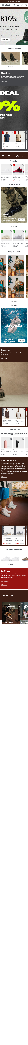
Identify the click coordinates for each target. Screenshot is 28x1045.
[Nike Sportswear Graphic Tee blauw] (8, 136)
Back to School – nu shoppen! (14, 1)
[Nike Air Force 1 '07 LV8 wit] (18, 235)
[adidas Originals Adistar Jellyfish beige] (6, 235)
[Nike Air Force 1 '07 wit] (6, 169)
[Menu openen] (2, 5)
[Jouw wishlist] (22, 5)
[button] (6, 581)
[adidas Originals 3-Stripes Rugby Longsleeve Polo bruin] (8, 413)
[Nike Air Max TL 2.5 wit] (19, 531)
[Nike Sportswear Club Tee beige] (19, 413)
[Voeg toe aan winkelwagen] (12, 132)
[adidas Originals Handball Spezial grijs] (8, 531)
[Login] (18, 5)
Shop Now (4, 81)
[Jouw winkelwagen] (25, 5)
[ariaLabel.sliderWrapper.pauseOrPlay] (25, 42)
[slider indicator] (13, 43)
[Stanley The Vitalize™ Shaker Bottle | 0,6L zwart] (18, 442)
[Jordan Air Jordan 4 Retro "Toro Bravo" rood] (18, 169)
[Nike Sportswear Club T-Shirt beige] (19, 136)
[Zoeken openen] (14, 5)
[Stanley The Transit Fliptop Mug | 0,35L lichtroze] (6, 442)
